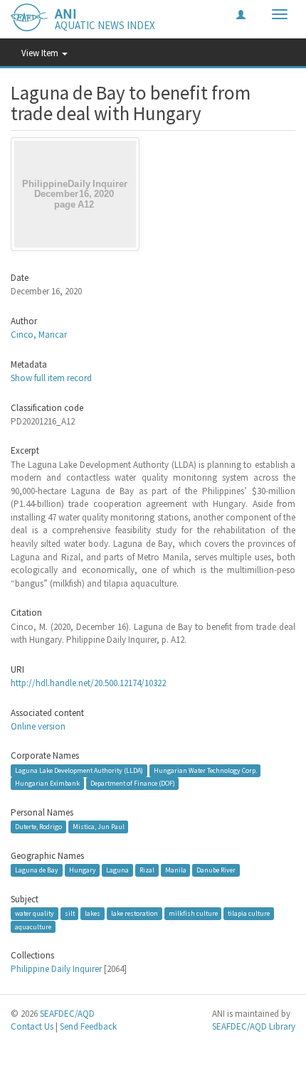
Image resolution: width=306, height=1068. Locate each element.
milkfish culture (193, 913)
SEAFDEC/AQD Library (253, 1026)
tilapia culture (249, 913)
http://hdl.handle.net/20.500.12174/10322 (88, 683)
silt (70, 913)
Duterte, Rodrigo (38, 826)
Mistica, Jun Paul (99, 826)
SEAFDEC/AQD (67, 1014)
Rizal (146, 870)
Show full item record (51, 378)
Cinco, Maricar (39, 335)
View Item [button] (40, 53)
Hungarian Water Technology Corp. (205, 770)
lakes (92, 913)
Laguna (117, 870)
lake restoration (134, 913)
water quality (34, 913)
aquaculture (33, 926)
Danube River (216, 870)
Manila (175, 870)
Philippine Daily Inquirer (56, 969)
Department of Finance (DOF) (132, 783)
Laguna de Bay (36, 870)
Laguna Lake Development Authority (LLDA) (79, 770)
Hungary (82, 870)
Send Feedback (88, 1026)
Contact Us (32, 1026)
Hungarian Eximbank (47, 783)
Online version (38, 726)
